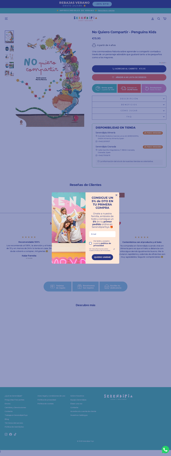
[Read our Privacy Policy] (114, 249)
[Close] (116, 195)
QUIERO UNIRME (102, 257)
